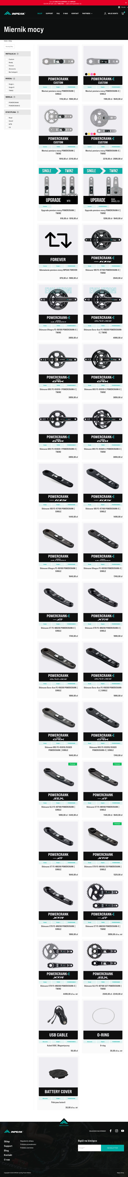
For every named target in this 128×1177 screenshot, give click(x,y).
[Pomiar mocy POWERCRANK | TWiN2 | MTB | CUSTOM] (58, 132)
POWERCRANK (14, 102)
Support (49, 13)
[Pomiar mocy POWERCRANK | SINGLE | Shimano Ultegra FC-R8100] (58, 550)
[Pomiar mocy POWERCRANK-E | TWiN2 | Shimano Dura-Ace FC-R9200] (103, 311)
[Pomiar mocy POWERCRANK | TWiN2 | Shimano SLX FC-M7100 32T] (103, 968)
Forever (11, 66)
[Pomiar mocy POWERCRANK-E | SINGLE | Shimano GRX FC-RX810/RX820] (103, 729)
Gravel (11, 121)
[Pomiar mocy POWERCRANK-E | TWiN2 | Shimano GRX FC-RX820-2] (103, 431)
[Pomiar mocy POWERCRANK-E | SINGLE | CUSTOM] (103, 73)
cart (123, 13)
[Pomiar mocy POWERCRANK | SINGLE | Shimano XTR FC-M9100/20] (103, 848)
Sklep (39, 13)
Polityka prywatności (28, 1144)
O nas (65, 13)
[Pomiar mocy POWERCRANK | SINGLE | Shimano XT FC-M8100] (103, 789)
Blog (6, 1150)
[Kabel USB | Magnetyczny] (58, 1026)
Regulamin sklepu (27, 1141)
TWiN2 (11, 90)
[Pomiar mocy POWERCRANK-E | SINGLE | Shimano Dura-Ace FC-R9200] (103, 669)
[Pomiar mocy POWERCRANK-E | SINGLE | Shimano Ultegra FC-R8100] (103, 550)
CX (10, 127)
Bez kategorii (13, 72)
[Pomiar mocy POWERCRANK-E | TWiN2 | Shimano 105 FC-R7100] (103, 252)
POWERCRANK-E (14, 106)
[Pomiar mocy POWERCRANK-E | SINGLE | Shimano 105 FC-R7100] (103, 490)
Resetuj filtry (9, 46)
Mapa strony (120, 1173)
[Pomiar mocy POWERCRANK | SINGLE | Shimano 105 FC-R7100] (58, 490)
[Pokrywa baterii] (58, 1083)
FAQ (58, 13)
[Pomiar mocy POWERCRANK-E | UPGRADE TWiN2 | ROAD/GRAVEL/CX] (103, 192)
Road (10, 118)
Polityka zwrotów (26, 1148)
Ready (11, 62)
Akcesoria (12, 69)
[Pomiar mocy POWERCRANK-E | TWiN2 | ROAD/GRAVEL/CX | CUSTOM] (103, 132)
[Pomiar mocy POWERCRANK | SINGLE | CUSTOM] (58, 73)
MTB (10, 124)
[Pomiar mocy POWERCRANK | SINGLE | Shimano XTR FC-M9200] (58, 908)
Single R (11, 87)
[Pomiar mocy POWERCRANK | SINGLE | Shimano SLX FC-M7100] (58, 789)
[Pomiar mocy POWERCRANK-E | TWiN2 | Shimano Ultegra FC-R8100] (58, 311)
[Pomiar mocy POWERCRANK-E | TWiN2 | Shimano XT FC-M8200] (103, 908)
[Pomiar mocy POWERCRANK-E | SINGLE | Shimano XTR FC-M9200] (103, 610)
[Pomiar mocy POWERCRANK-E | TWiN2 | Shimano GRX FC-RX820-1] (58, 431)
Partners (86, 13)
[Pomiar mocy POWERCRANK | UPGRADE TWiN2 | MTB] (58, 192)
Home (5, 41)
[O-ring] (103, 1026)
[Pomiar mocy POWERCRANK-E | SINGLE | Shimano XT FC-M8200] (58, 610)
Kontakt (75, 13)
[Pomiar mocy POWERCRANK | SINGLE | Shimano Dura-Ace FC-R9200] (58, 669)
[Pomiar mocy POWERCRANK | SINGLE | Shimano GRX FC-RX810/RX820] (58, 729)
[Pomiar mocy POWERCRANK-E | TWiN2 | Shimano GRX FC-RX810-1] (58, 371)
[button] (123, 7)
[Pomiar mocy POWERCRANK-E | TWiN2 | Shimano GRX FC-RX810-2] (103, 371)
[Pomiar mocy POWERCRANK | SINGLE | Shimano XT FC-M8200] (58, 848)
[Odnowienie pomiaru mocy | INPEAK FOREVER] (58, 252)
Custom (11, 59)
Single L (11, 84)
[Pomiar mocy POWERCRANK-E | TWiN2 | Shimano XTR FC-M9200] (58, 968)
